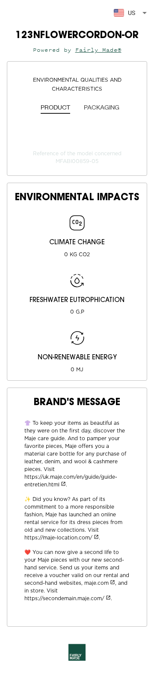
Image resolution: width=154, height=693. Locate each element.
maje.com (96, 583)
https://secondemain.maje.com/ (64, 598)
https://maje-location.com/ (58, 537)
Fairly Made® (98, 49)
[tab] (55, 108)
